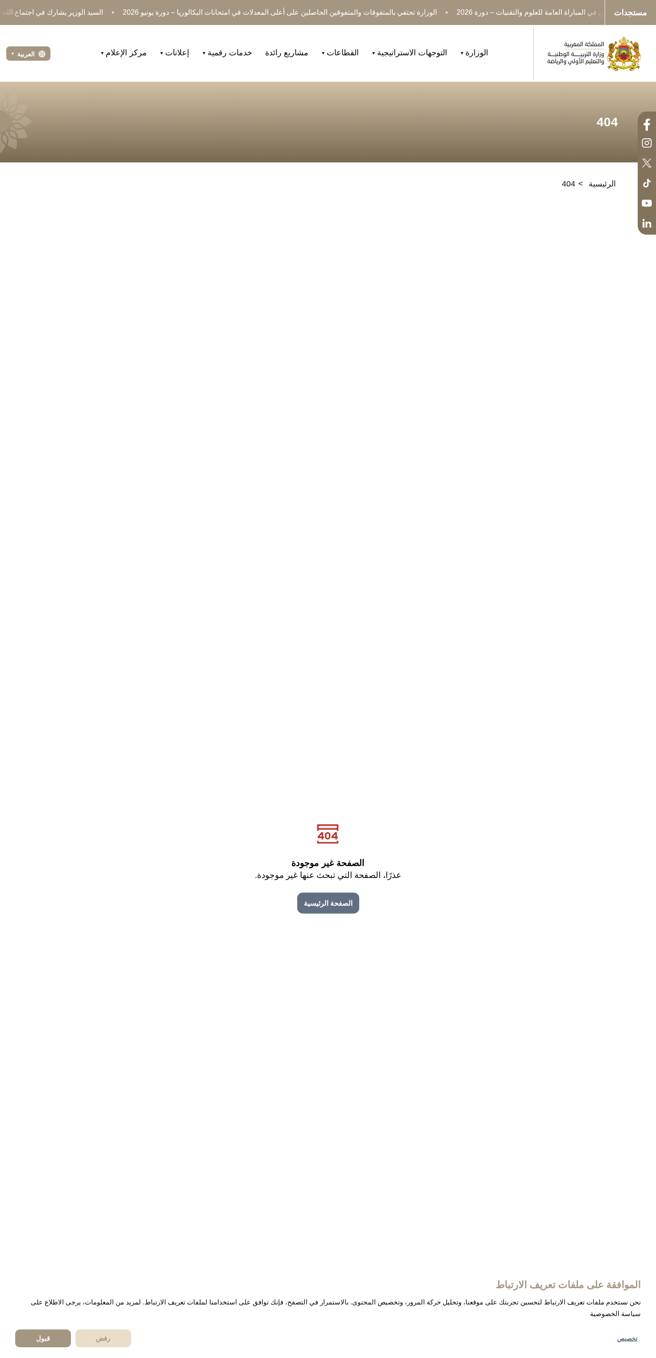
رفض (103, 1338)
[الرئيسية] (594, 53)
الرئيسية (602, 183)
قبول (43, 1338)
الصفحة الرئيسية (328, 903)
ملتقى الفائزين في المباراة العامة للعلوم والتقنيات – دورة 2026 (549, 12)
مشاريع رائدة (286, 52)
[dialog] (328, 1312)
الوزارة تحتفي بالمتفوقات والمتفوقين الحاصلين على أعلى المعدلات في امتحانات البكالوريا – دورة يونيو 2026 (280, 12)
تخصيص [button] (627, 1338)
